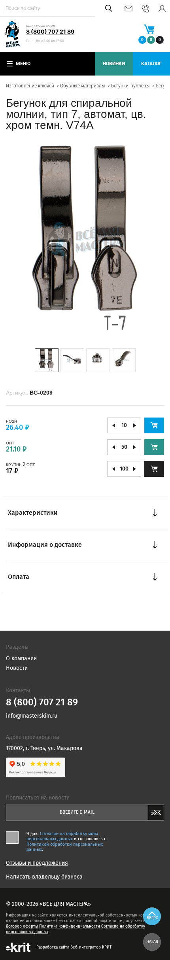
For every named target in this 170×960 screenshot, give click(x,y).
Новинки (114, 63)
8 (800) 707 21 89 (50, 31)
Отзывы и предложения (37, 863)
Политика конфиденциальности (69, 926)
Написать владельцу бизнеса (44, 877)
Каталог (151, 63)
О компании (21, 658)
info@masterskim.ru (128, 8)
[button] (141, 359)
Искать (107, 8)
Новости (17, 668)
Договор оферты (22, 926)
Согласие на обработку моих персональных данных (62, 836)
